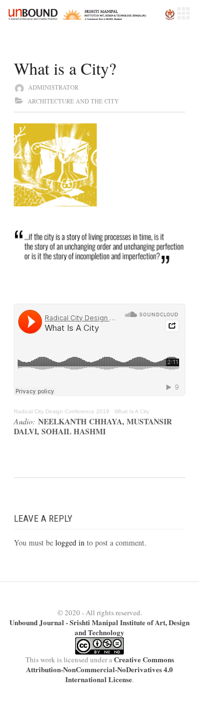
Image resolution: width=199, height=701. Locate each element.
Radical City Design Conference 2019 (61, 411)
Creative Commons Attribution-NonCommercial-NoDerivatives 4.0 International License (100, 669)
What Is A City (131, 411)
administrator (53, 87)
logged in (70, 542)
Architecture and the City (73, 101)
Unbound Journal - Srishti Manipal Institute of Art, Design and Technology (99, 627)
